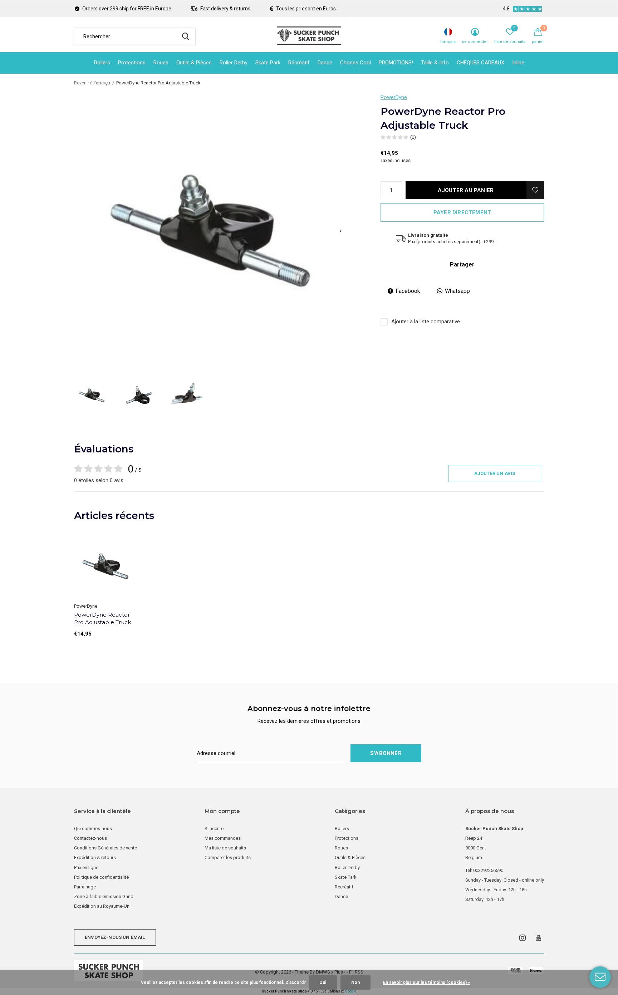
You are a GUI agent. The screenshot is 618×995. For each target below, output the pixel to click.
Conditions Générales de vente (105, 848)
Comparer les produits (228, 857)
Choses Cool (355, 62)
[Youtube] (538, 938)
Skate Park (267, 62)
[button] (91, 395)
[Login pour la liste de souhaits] (535, 190)
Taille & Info (435, 62)
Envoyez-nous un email (115, 937)
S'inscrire (214, 828)
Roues (160, 62)
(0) (413, 137)
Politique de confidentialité (101, 877)
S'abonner (386, 753)
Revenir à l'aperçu (92, 82)
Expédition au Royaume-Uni (102, 906)
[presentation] (340, 231)
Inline (518, 62)
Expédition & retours (95, 857)
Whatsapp (457, 291)
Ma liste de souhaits (225, 848)
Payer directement (462, 212)
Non (355, 982)
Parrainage (85, 886)
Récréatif (299, 62)
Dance (325, 62)
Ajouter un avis (494, 473)
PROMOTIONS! (396, 62)
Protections (132, 62)
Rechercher (186, 36)
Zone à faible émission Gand (103, 896)
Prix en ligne (86, 867)
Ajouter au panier (466, 190)
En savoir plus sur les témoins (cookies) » (426, 982)
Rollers (102, 62)
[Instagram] (522, 938)
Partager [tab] (462, 264)
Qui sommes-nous (93, 828)
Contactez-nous (90, 838)
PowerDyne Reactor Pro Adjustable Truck (102, 618)
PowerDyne (394, 97)
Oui (322, 982)
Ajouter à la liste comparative (425, 321)
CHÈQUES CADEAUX (480, 62)
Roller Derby (233, 62)
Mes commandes (223, 838)
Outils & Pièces (194, 62)
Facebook (408, 291)
